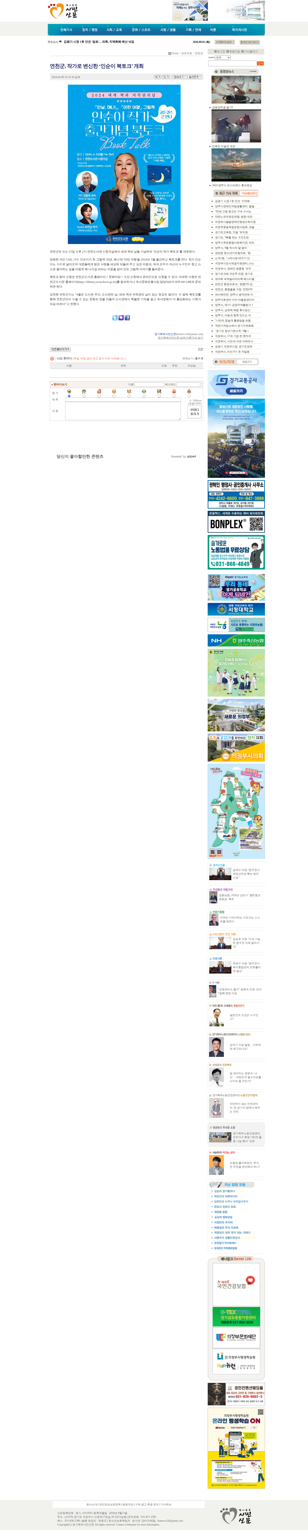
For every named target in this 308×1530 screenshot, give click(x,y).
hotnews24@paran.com (189, 334)
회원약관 (127, 1504)
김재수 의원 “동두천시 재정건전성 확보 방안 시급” (246, 873)
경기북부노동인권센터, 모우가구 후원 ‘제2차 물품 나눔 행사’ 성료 (247, 1137)
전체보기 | (192, 358)
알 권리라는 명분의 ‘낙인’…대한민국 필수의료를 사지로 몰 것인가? (245, 1077)
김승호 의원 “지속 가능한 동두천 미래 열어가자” (246, 942)
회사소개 (91, 1504)
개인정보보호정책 (110, 1504)
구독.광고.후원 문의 (147, 1504)
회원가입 (234, 51)
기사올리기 (251, 51)
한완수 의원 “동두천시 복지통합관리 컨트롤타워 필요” (247, 967)
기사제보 (166, 1504)
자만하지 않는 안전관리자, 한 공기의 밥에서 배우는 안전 (245, 1107)
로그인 (221, 51)
